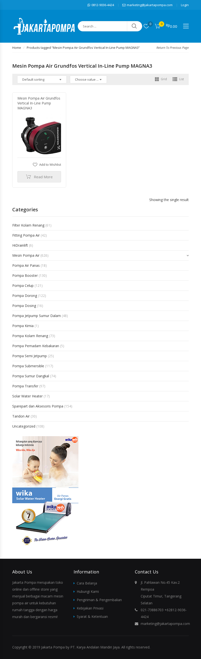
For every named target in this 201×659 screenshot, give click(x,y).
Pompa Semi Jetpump (29, 356)
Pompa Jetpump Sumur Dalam (36, 315)
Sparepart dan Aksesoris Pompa (37, 406)
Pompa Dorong (24, 295)
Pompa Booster (25, 275)
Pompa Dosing (24, 305)
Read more (43, 176)
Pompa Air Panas (26, 265)
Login (185, 5)
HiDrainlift (20, 245)
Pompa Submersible (28, 366)
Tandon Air (21, 416)
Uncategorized (23, 426)
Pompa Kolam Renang (30, 335)
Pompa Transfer (25, 386)
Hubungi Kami (88, 591)
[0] (146, 26)
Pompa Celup (23, 285)
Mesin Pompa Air (25, 255)
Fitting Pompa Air (26, 235)
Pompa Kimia (23, 325)
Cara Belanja (87, 583)
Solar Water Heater (27, 396)
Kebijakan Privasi (90, 608)
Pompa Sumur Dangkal (30, 376)
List (181, 79)
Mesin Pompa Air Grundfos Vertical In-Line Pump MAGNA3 (38, 103)
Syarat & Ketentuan (92, 616)
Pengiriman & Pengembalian (99, 599)
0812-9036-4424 (102, 5)
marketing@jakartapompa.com (150, 5)
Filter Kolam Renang (28, 225)
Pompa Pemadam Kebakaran (35, 345)
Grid (163, 79)
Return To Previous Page (172, 47)
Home (16, 47)
